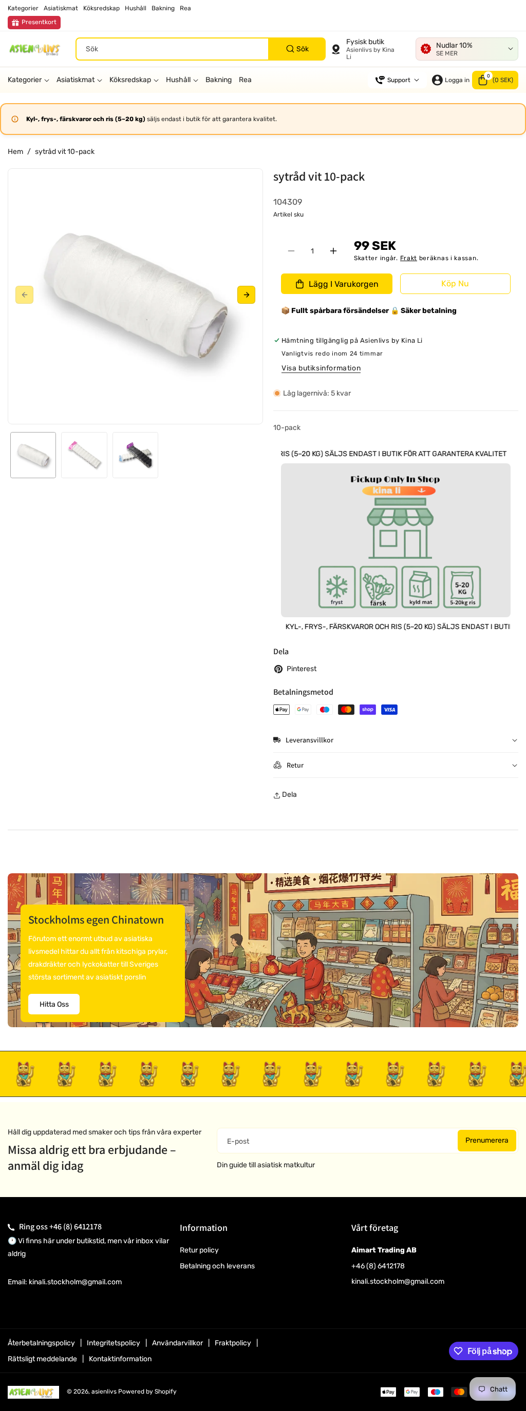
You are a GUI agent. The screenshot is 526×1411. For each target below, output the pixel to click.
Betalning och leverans (217, 1266)
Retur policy (199, 1250)
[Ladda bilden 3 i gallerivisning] (135, 455)
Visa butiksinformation (321, 368)
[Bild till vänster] (24, 295)
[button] (495, 80)
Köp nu (455, 283)
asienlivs (104, 1391)
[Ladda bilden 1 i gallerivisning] (33, 455)
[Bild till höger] (246, 295)
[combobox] (201, 49)
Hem (15, 151)
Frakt (409, 258)
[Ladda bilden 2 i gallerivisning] (84, 455)
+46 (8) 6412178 (75, 1226)
